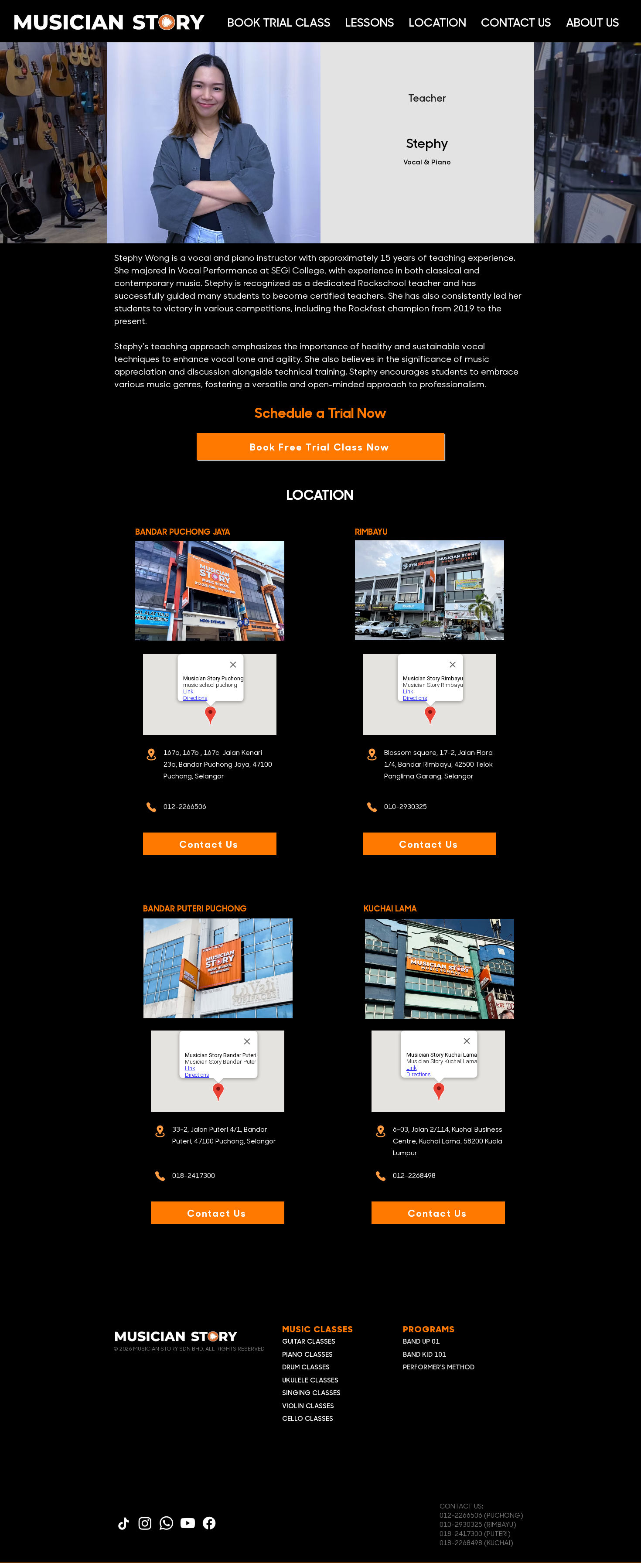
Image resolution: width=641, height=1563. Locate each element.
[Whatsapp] (166, 1523)
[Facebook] (209, 1523)
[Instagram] (144, 1523)
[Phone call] (151, 807)
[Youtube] (187, 1523)
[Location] (151, 754)
